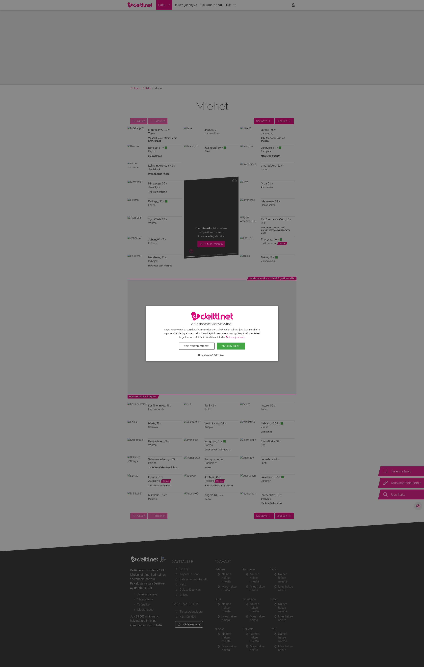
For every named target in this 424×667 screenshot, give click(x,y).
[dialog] (212, 333)
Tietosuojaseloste (235, 337)
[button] (212, 355)
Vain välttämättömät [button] (197, 346)
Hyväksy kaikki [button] (231, 345)
